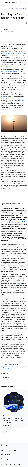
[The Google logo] (4, 445)
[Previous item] (3, 432)
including (3, 96)
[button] (26, 23)
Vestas (23, 100)
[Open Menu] (2, 2)
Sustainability (6, 377)
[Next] (25, 8)
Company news (10, 8)
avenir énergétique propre (8, 343)
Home (2, 8)
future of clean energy (18, 178)
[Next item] (7, 432)
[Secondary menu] (25, 2)
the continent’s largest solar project (12, 53)
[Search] (21, 2)
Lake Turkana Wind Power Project (17, 246)
